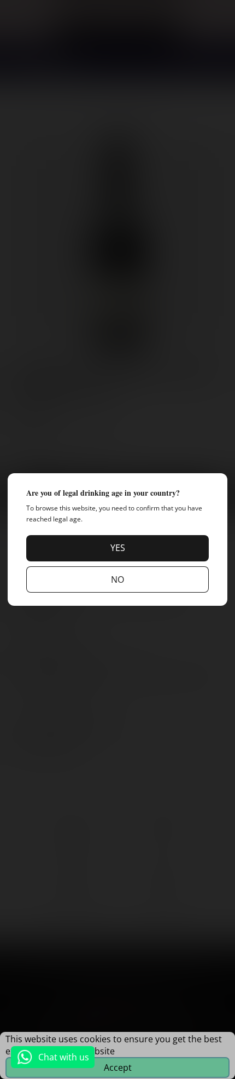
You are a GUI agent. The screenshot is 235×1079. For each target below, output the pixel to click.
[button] (117, 548)
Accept (118, 1067)
